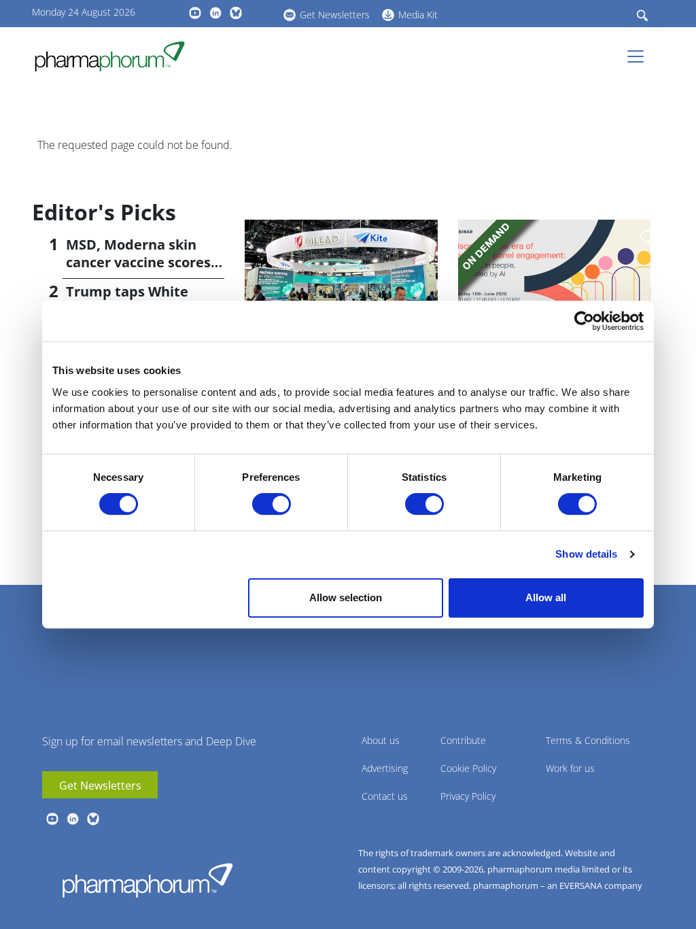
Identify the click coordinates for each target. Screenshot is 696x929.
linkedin (215, 13)
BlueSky (236, 13)
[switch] (271, 504)
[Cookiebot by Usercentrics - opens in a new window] (584, 321)
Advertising (385, 768)
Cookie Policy (468, 768)
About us (381, 740)
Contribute (463, 740)
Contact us (385, 796)
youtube (195, 13)
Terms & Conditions (588, 740)
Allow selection (345, 597)
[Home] (115, 56)
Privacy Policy (467, 796)
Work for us (570, 768)
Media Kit (418, 14)
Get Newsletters (335, 14)
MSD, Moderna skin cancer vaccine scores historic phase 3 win (138, 262)
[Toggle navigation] (639, 56)
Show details (586, 554)
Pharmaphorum (147, 880)
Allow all (545, 597)
